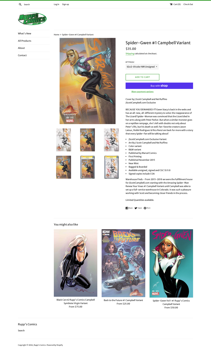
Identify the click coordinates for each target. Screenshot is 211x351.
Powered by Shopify (55, 345)
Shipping (130, 53)
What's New (24, 33)
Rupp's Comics (40, 345)
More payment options (142, 91)
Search (21, 330)
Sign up (65, 4)
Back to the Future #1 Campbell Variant (123, 300)
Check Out (188, 4)
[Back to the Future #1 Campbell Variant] (123, 263)
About (21, 48)
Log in (56, 4)
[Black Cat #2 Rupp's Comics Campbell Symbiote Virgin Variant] (75, 263)
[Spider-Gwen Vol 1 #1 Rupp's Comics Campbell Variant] (171, 263)
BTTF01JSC (130, 62)
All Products (24, 40)
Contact (22, 55)
